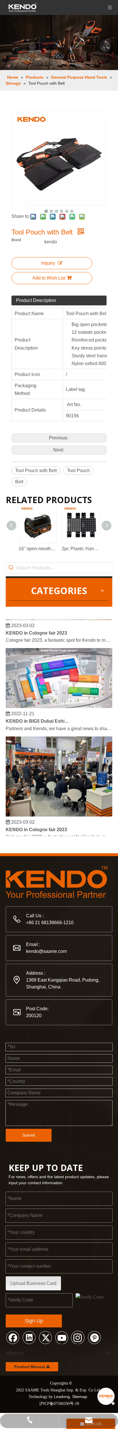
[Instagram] (78, 1337)
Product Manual (30, 1366)
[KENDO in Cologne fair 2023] (59, 812)
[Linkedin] (29, 1337)
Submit (28, 1135)
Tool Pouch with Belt (36, 470)
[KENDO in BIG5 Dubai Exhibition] (59, 703)
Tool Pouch (78, 470)
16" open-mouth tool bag (37, 548)
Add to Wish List (48, 278)
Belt (19, 481)
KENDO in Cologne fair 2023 (36, 630)
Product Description (36, 300)
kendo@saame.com (46, 951)
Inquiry (48, 263)
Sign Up (34, 1321)
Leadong (62, 1396)
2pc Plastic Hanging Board (80, 548)
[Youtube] (61, 1337)
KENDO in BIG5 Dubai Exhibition (38, 718)
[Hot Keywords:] (11, 568)
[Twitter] (45, 1337)
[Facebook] (12, 1337)
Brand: (16, 240)
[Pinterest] (94, 1337)
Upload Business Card (33, 1283)
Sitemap (79, 1396)
